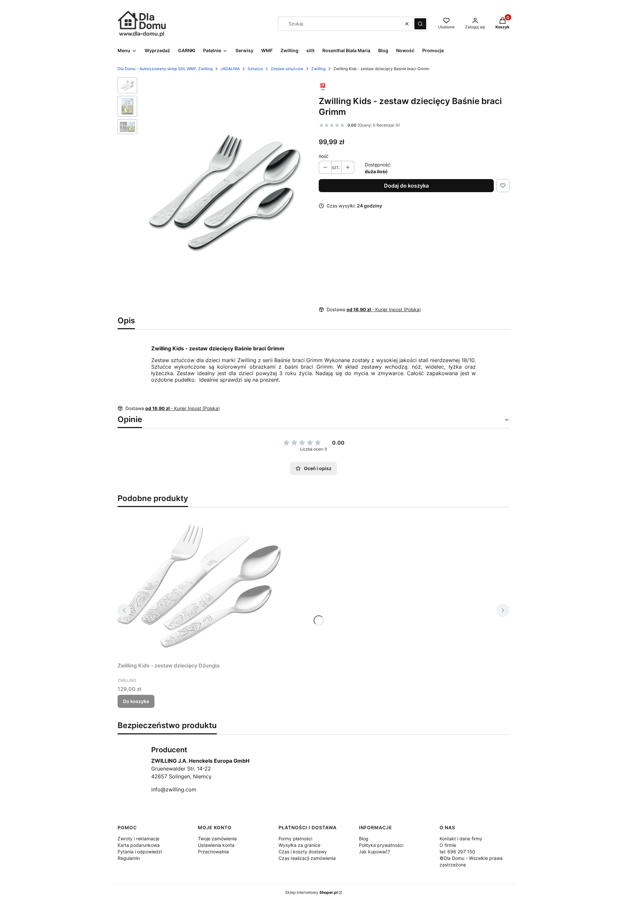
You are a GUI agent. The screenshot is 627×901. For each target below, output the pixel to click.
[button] (420, 23)
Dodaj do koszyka (406, 185)
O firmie (448, 845)
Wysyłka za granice (299, 845)
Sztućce (255, 68)
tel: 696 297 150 (457, 851)
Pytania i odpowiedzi (140, 851)
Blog (363, 838)
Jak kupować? (374, 851)
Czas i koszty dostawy (303, 851)
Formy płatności (295, 838)
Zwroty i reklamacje (138, 838)
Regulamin (129, 858)
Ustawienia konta (216, 845)
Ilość (324, 156)
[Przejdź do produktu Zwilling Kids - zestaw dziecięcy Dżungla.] (199, 585)
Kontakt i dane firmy (461, 838)
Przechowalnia (213, 851)
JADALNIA (230, 68)
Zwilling (318, 68)
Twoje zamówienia (217, 838)
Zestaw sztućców (287, 68)
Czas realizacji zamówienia (307, 858)
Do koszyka (136, 701)
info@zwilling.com (173, 789)
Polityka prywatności (381, 845)
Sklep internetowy (311, 892)
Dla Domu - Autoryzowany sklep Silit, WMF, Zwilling (165, 68)
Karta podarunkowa (139, 845)
